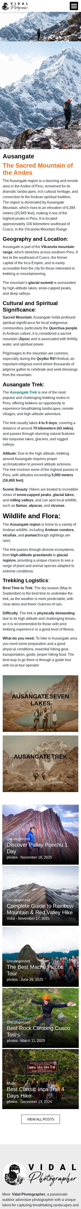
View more (40, 703)
